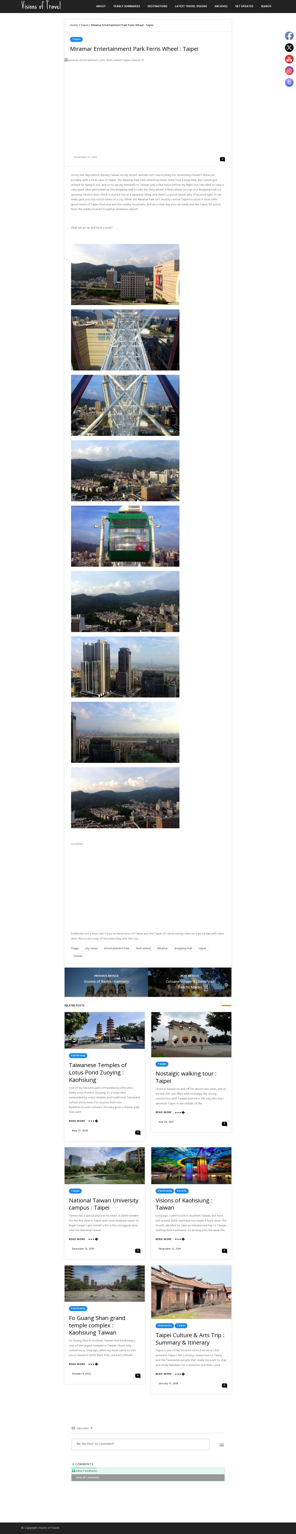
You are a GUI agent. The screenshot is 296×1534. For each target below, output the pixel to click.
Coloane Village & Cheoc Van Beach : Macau (190, 985)
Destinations (157, 6)
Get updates (244, 6)
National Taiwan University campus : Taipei (103, 1204)
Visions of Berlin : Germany (106, 982)
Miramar (162, 948)
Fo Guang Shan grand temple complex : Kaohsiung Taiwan (97, 1325)
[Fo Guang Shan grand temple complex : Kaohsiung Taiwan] (105, 1283)
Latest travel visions (191, 6)
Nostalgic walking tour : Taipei (186, 1077)
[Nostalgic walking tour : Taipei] (191, 1034)
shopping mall (183, 948)
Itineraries (165, 1325)
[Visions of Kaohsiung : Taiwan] (191, 1165)
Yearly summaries (126, 6)
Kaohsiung (78, 1055)
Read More (77, 1121)
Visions (182, 1191)
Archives (221, 6)
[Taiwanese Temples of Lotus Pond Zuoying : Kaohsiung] (105, 1030)
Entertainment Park (116, 948)
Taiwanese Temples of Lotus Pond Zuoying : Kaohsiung (98, 1072)
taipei (202, 948)
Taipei (84, 25)
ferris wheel (143, 948)
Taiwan (78, 956)
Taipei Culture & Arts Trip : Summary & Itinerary (190, 1338)
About (101, 6)
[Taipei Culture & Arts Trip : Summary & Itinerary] (191, 1292)
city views (91, 948)
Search (266, 6)
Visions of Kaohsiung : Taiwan (184, 1204)
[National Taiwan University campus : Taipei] (105, 1165)
